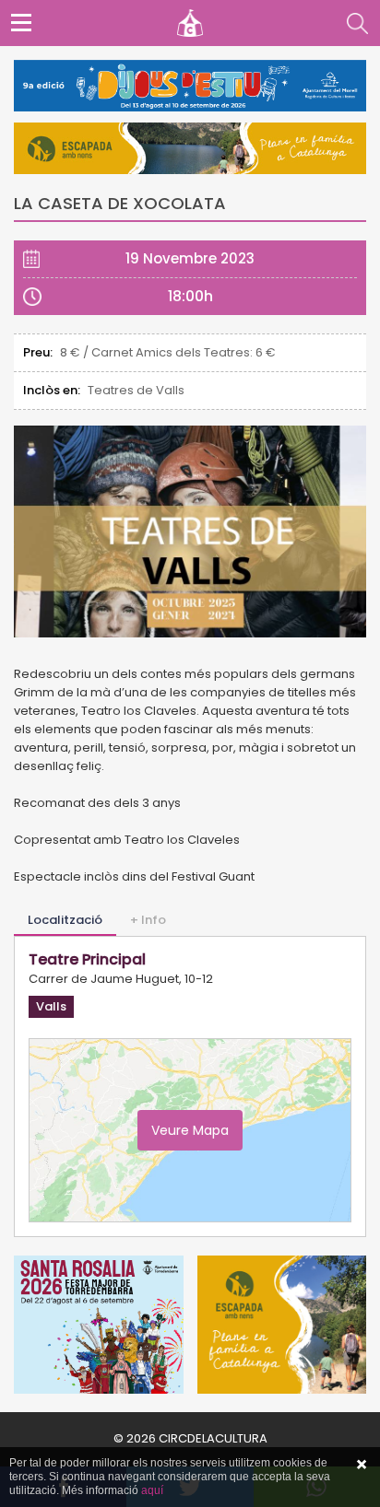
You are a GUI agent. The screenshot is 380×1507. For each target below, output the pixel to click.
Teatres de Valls (136, 390)
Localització (65, 920)
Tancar (361, 1464)
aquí (152, 1490)
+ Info (148, 920)
